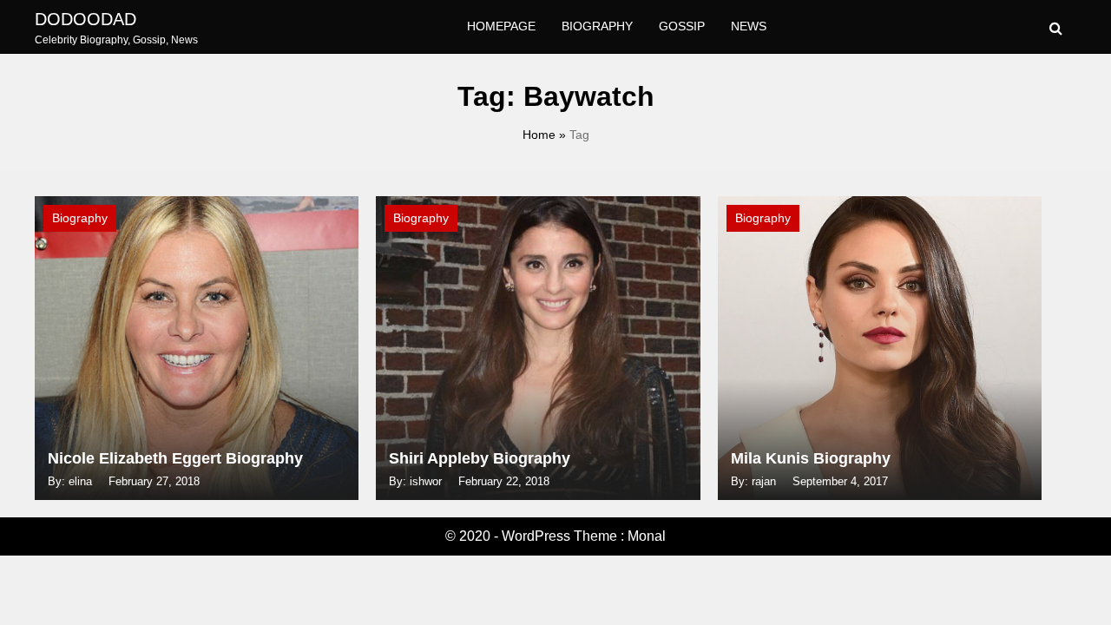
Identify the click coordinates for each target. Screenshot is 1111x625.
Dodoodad (85, 19)
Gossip (682, 26)
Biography (597, 26)
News (748, 26)
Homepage (501, 26)
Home (539, 134)
